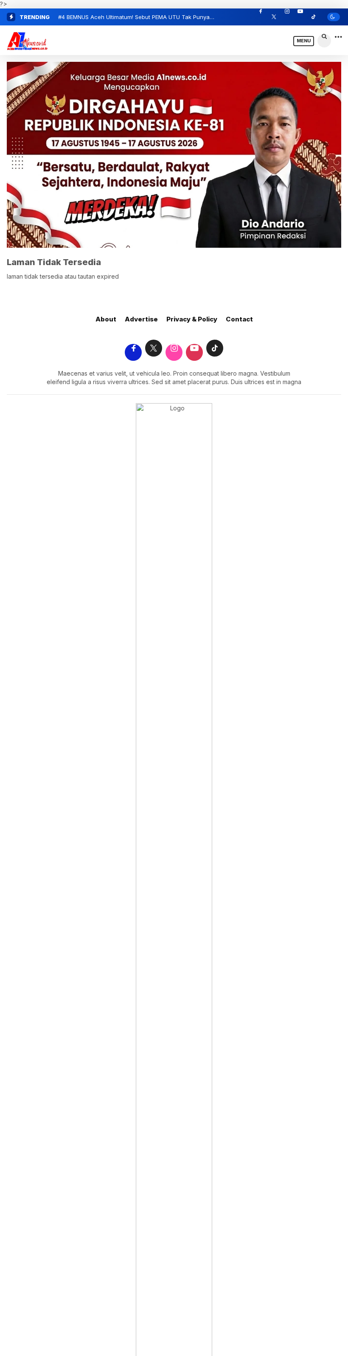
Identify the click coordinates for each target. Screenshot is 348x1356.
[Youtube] (300, 16)
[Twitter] (273, 16)
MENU (304, 41)
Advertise (141, 319)
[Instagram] (286, 16)
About (105, 319)
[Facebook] (260, 16)
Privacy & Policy (191, 319)
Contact (239, 319)
